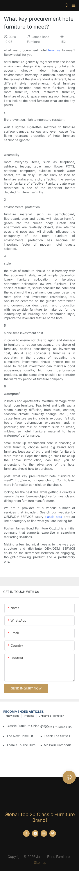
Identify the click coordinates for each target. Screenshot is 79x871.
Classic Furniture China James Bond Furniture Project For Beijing (29, 726)
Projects (29, 715)
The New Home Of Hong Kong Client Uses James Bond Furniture (22, 736)
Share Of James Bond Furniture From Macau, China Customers (60, 727)
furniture (54, 50)
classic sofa (53, 516)
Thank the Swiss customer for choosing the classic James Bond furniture (60, 736)
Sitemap (40, 862)
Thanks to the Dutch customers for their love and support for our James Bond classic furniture (22, 745)
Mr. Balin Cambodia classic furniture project (60, 745)
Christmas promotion (51, 715)
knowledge (12, 715)
